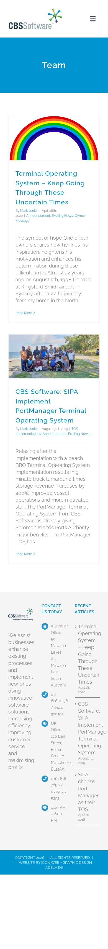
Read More (24, 313)
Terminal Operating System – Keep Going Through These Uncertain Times (87, 654)
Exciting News (62, 216)
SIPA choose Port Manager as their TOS (87, 792)
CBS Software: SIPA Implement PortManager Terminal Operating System (87, 728)
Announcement (38, 216)
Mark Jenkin (29, 211)
